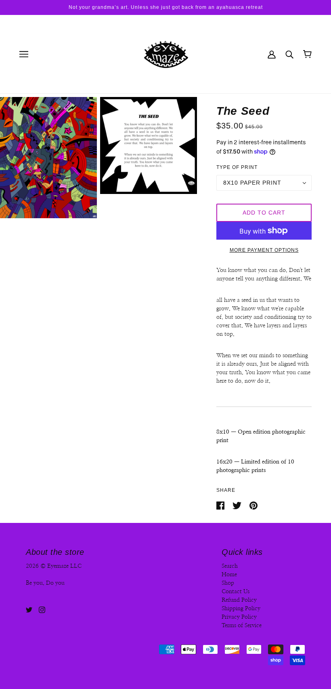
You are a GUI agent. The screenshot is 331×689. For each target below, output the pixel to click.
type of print (237, 167)
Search (230, 566)
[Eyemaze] (165, 54)
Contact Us (235, 591)
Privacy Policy (239, 617)
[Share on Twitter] (237, 505)
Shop (228, 583)
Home (229, 574)
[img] (29, 609)
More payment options (264, 250)
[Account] (272, 54)
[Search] (289, 54)
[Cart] (307, 54)
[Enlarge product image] (48, 157)
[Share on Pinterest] (253, 505)
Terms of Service (242, 625)
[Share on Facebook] (221, 505)
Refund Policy (239, 600)
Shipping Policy (241, 608)
